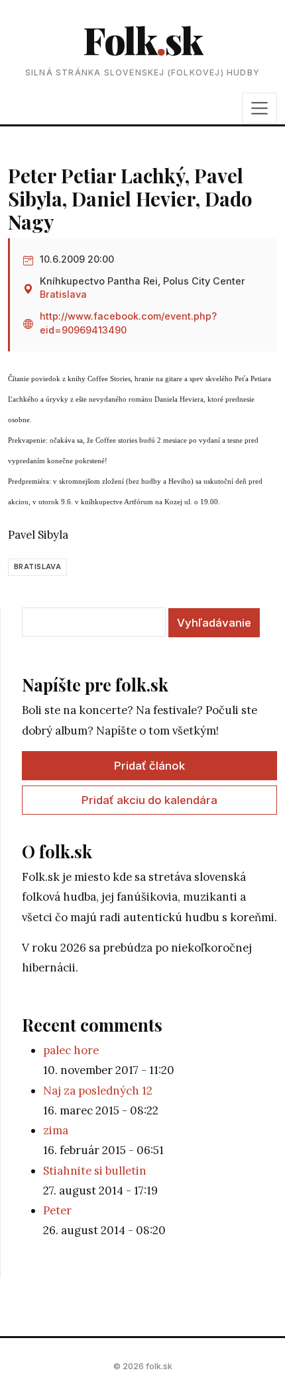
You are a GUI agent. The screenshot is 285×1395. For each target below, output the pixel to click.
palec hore (71, 1050)
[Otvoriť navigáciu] (259, 108)
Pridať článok (149, 765)
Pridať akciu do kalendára (149, 800)
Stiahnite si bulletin (94, 1170)
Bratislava (63, 294)
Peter (57, 1210)
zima (55, 1130)
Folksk (142, 39)
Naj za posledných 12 (97, 1090)
